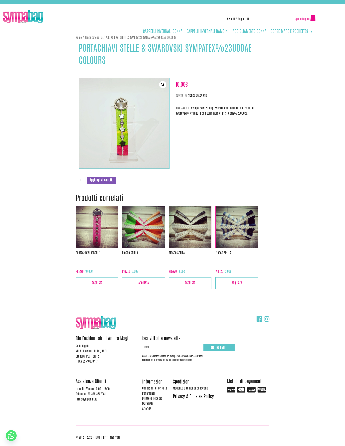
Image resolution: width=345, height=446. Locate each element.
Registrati (243, 19)
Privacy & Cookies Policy (193, 397)
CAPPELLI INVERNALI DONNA (162, 32)
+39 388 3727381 (20, 6)
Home (79, 37)
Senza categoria (94, 37)
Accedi (231, 19)
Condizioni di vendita (154, 388)
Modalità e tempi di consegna (190, 388)
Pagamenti (148, 393)
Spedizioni (182, 382)
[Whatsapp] (11, 435)
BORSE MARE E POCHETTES (289, 32)
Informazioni (153, 382)
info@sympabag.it (55, 6)
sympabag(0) (302, 19)
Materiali (147, 403)
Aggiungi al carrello (101, 180)
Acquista (97, 283)
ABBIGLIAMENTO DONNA (250, 32)
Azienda (146, 408)
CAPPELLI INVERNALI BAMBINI (207, 32)
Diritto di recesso (152, 398)
